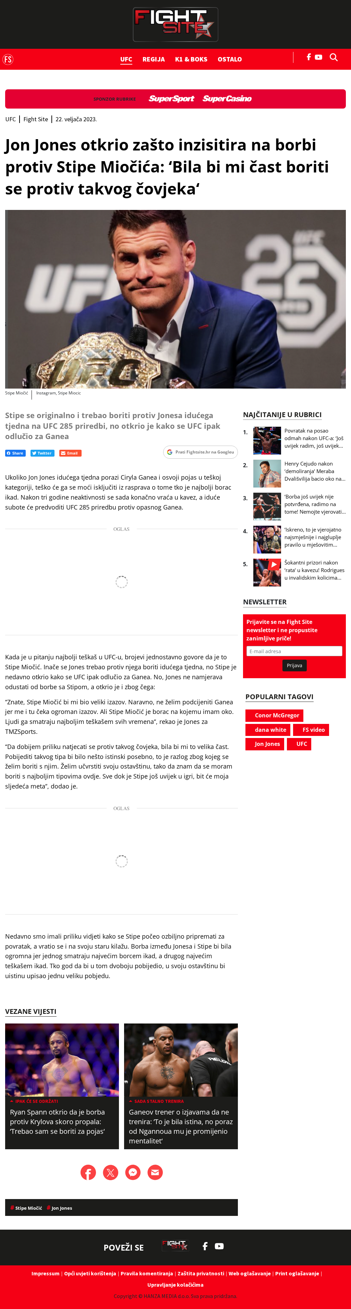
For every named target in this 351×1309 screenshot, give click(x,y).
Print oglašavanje (297, 1273)
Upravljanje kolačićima (175, 1284)
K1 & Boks (191, 59)
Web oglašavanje (250, 1273)
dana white (270, 730)
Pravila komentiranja (147, 1273)
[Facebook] (309, 56)
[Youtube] (320, 56)
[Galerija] (175, 299)
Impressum (46, 1273)
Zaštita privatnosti (201, 1273)
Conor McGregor (276, 715)
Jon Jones (267, 744)
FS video (313, 730)
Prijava (294, 665)
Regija (154, 59)
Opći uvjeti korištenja (90, 1273)
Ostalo (230, 59)
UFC (126, 59)
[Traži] (332, 56)
